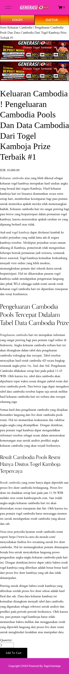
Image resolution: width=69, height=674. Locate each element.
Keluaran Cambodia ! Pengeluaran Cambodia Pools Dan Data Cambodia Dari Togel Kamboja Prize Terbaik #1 (33, 32)
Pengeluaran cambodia (14, 335)
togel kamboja (20, 232)
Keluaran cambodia (12, 178)
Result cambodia (10, 483)
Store (3, 27)
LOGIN (17, 20)
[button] (13, 653)
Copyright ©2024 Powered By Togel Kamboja (34, 666)
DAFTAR (52, 20)
